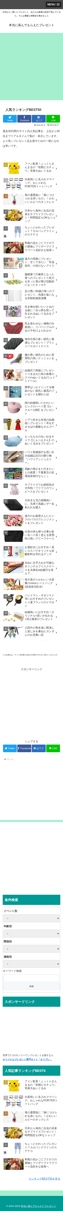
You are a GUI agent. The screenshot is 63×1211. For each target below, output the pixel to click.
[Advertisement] (31, 66)
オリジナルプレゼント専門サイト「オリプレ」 (27, 1059)
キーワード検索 (12, 970)
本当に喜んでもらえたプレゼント (38, 1206)
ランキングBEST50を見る (44, 1178)
